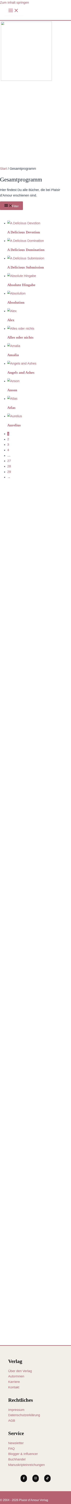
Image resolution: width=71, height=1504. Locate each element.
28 (9, 466)
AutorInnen (16, 1376)
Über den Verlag (20, 1371)
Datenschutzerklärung (24, 1415)
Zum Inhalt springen (14, 2)
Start (3, 168)
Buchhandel (16, 1459)
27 (9, 461)
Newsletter (16, 1443)
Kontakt (13, 1387)
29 (9, 472)
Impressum (16, 1410)
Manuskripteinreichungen (26, 1465)
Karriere (14, 1382)
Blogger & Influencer (23, 1454)
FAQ (11, 1448)
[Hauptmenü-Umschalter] (13, 10)
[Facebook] (24, 1478)
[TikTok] (47, 1478)
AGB (11, 1420)
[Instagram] (35, 1478)
